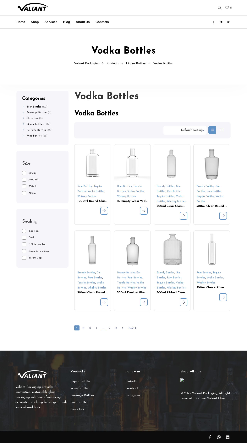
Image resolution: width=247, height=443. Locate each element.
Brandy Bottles (165, 186)
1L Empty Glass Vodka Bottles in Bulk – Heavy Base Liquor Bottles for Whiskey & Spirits (132, 201)
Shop (35, 22)
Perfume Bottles (36, 130)
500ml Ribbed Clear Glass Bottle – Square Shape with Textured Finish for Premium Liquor (172, 292)
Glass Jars (32, 118)
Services (51, 22)
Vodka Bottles (96, 191)
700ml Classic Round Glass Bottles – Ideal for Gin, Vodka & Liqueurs (211, 287)
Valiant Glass (216, 398)
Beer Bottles (33, 107)
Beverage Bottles (36, 112)
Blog (66, 22)
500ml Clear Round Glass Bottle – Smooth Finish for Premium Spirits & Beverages (92, 292)
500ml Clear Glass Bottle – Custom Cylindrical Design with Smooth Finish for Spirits (172, 206)
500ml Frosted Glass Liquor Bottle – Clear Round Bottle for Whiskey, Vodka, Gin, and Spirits (132, 292)
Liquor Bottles (35, 124)
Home (20, 22)
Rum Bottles (84, 186)
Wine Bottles (34, 136)
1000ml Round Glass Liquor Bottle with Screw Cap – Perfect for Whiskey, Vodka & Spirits (92, 201)
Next (131, 328)
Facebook (132, 388)
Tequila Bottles (165, 196)
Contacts (102, 22)
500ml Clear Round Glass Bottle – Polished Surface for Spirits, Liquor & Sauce (211, 206)
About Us (83, 22)
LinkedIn (131, 381)
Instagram (132, 395)
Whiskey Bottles (86, 196)
